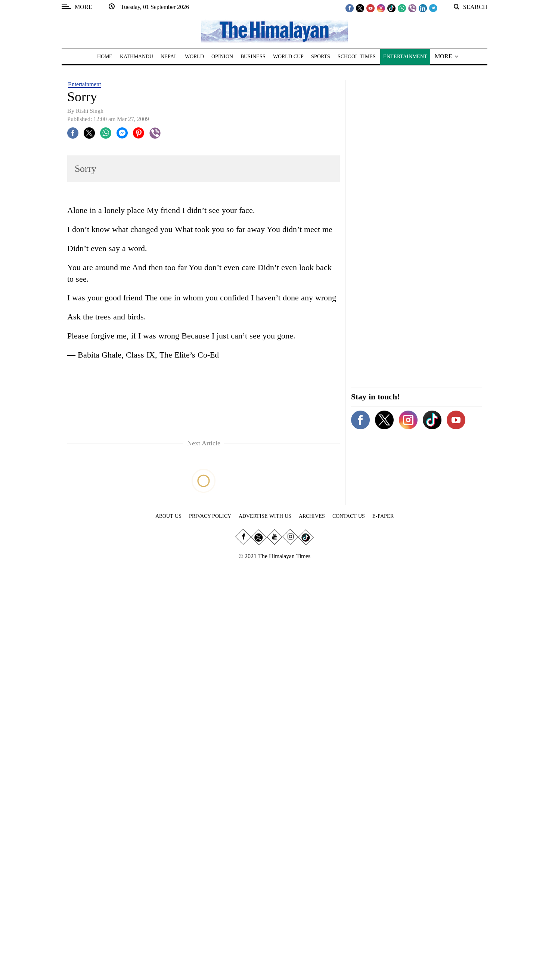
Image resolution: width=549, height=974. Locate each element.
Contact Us (348, 516)
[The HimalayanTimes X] (360, 8)
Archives (312, 516)
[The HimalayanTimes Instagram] (381, 8)
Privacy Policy (210, 516)
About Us (168, 516)
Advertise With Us (265, 516)
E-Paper (383, 516)
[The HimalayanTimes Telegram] (433, 8)
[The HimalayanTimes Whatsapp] (402, 8)
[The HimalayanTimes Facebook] (349, 8)
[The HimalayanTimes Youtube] (370, 8)
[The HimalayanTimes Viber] (412, 8)
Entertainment (84, 84)
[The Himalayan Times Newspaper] (274, 31)
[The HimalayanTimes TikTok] (391, 8)
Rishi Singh (89, 111)
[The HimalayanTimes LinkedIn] (423, 8)
